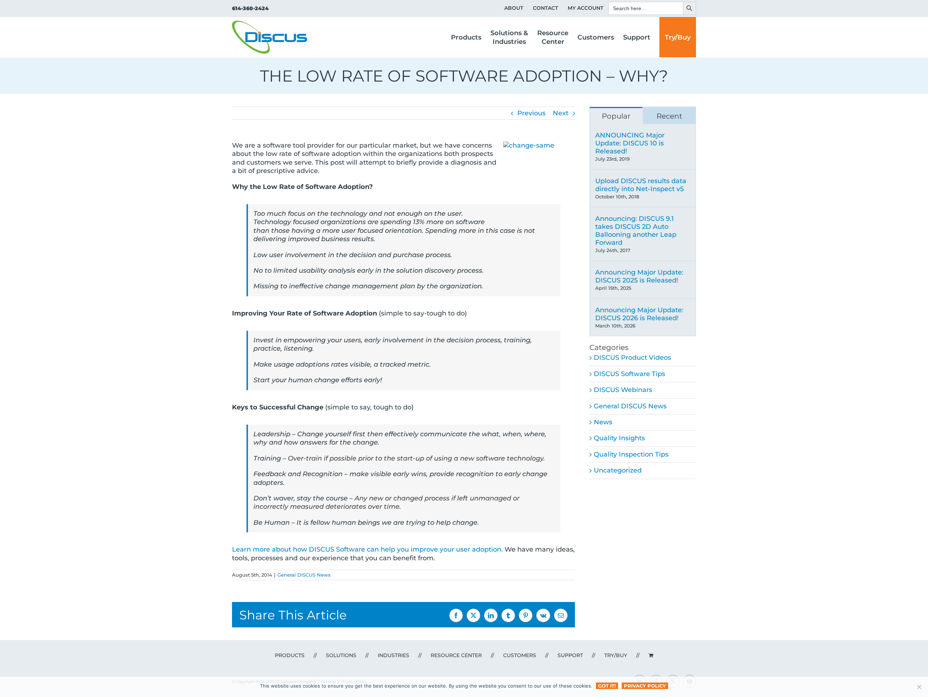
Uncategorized (618, 470)
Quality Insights (619, 438)
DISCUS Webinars (623, 390)
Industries (393, 655)
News (603, 422)
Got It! (607, 686)
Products (289, 655)
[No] (919, 686)
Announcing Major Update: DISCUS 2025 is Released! (639, 276)
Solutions (341, 655)
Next (560, 113)
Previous (531, 113)
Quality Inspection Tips (631, 454)
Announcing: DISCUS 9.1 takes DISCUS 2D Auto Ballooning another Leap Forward (635, 231)
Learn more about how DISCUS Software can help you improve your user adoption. (367, 549)
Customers (519, 655)
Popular (616, 116)
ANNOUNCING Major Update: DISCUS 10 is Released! (629, 143)
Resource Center (456, 655)
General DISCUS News (304, 575)
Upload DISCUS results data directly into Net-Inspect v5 (640, 185)
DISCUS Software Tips (629, 374)
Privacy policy (645, 686)
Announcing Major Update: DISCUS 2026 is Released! (639, 314)
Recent (669, 116)
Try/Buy (615, 655)
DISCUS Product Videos (632, 358)
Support (570, 655)
